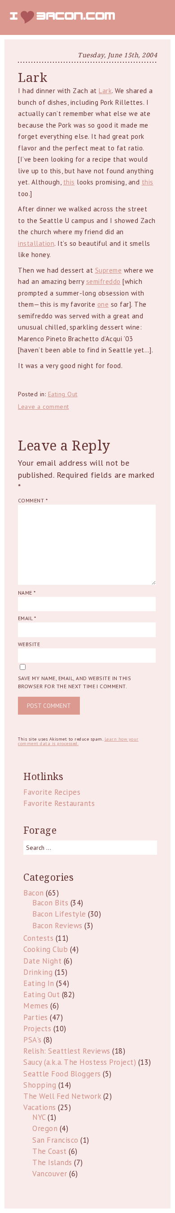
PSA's (32, 1040)
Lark (105, 90)
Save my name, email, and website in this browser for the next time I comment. (74, 682)
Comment (33, 500)
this (69, 182)
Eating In (38, 983)
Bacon (33, 893)
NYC (39, 1117)
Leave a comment (43, 407)
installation (36, 243)
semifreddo (103, 281)
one (103, 304)
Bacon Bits (50, 903)
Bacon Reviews (57, 925)
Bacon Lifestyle (59, 914)
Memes (35, 1006)
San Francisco (55, 1140)
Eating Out (63, 394)
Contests (38, 938)
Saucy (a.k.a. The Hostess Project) (79, 1062)
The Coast (49, 1151)
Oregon (44, 1128)
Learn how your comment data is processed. (78, 741)
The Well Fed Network (62, 1096)
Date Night (42, 961)
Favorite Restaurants (59, 803)
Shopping (39, 1085)
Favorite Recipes (51, 792)
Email (27, 618)
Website (29, 644)
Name (27, 592)
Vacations (39, 1107)
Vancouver (49, 1174)
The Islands (52, 1162)
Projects (37, 1028)
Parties (35, 1017)
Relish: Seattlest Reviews (66, 1051)
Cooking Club (45, 949)
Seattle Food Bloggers (62, 1074)
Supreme (108, 270)
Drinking (37, 972)
